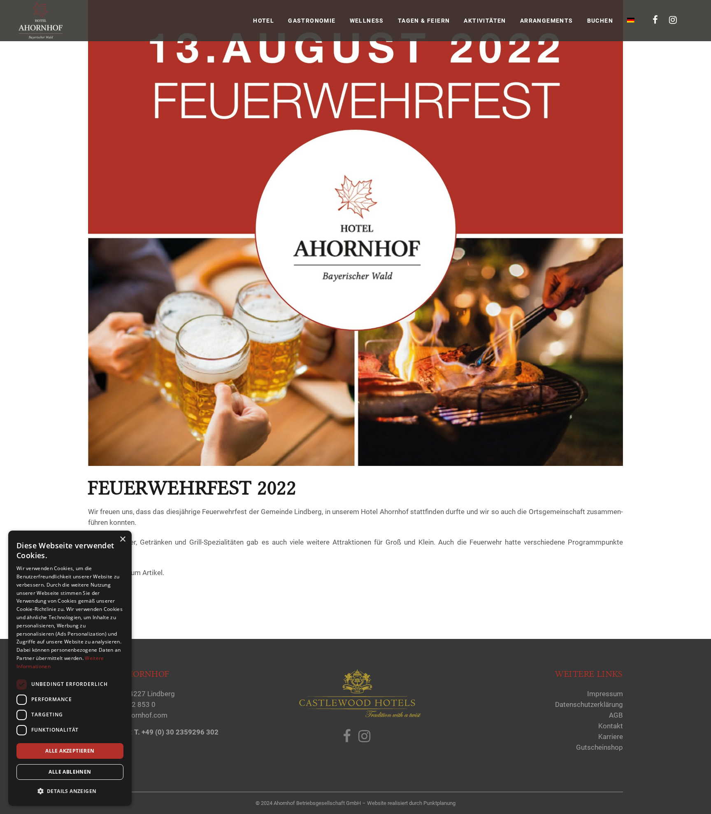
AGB (616, 715)
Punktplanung (439, 803)
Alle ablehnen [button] (70, 771)
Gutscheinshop (599, 747)
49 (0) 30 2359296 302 (182, 732)
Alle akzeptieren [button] (69, 750)
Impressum (605, 694)
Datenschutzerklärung (589, 704)
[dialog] (70, 668)
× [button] (122, 539)
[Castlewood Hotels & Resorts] (359, 715)
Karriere (610, 736)
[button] (69, 791)
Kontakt (610, 726)
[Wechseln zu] (631, 20)
